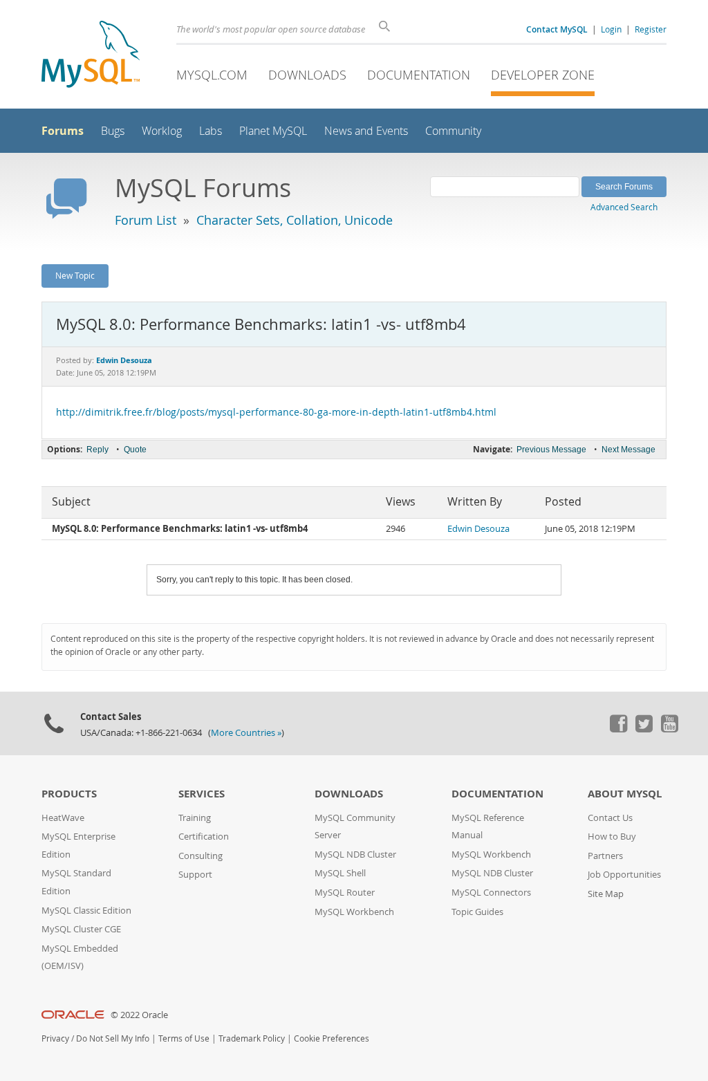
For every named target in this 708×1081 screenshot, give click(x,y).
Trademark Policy (251, 1038)
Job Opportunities (624, 874)
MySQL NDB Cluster (355, 854)
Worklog (162, 131)
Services (201, 793)
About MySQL (625, 793)
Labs (210, 131)
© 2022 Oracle (139, 1015)
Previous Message (551, 449)
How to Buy (612, 836)
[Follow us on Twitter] (644, 729)
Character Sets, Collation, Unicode (294, 220)
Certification (203, 836)
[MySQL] (91, 55)
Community (453, 131)
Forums (62, 130)
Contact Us (610, 818)
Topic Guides (477, 912)
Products (69, 793)
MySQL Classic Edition (86, 910)
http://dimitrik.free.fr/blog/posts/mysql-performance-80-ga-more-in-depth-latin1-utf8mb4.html (276, 412)
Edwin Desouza (478, 529)
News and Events (366, 131)
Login (611, 29)
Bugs (112, 131)
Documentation (418, 74)
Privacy (55, 1038)
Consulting (200, 856)
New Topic (75, 275)
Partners (605, 856)
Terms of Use (183, 1038)
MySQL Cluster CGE (81, 929)
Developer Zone (543, 74)
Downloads (307, 74)
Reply (97, 449)
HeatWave (62, 818)
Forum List (145, 220)
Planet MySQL (273, 131)
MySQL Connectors (491, 892)
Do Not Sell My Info (112, 1038)
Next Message (628, 449)
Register (651, 29)
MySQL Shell (340, 873)
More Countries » (246, 733)
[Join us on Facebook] (618, 729)
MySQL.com (212, 74)
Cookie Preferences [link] (331, 1038)
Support (195, 874)
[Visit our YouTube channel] (669, 729)
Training (194, 818)
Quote (135, 449)
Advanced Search (624, 206)
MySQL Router (345, 892)
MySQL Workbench (354, 912)
